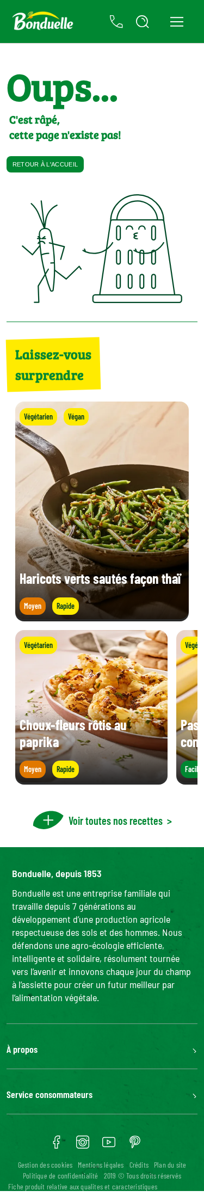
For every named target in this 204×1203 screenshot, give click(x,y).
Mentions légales (100, 1164)
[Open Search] (142, 21)
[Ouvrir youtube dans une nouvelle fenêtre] (108, 1146)
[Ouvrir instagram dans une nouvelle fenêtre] (82, 1146)
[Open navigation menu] (176, 21)
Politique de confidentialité (60, 1175)
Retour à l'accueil (45, 164)
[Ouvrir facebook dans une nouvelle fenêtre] (56, 1146)
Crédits (139, 1164)
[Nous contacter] (116, 21)
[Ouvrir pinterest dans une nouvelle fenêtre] (134, 1146)
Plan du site (170, 1164)
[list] (102, 707)
